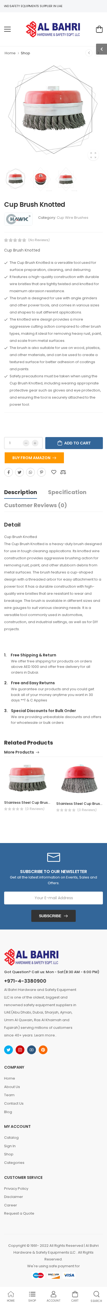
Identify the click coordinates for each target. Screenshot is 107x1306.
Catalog (11, 1137)
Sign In (10, 1146)
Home (10, 53)
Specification (67, 492)
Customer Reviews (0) (35, 505)
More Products (19, 752)
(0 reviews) (34, 809)
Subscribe (50, 916)
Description (20, 492)
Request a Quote (19, 1213)
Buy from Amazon (31, 458)
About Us (12, 1086)
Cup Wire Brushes (72, 217)
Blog (8, 1111)
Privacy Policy (16, 1188)
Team (9, 1095)
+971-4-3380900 (25, 981)
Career (10, 1205)
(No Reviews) (39, 240)
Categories (14, 1162)
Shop (25, 53)
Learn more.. (45, 1035)
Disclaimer (13, 1196)
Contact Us (14, 1103)
